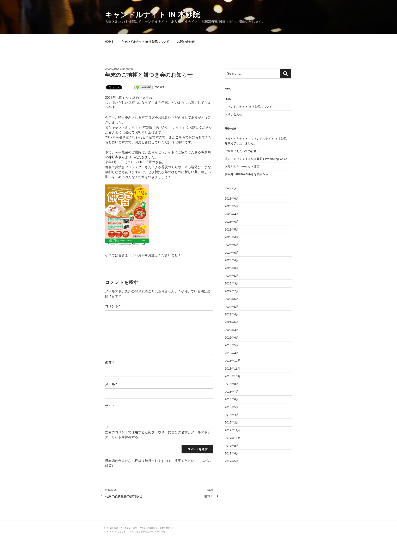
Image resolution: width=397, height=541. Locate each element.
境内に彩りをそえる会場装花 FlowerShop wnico (256, 159)
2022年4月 (232, 314)
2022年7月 (232, 291)
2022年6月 (232, 299)
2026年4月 (232, 214)
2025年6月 (232, 221)
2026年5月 (232, 206)
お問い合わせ (186, 41)
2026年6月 (232, 198)
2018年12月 (232, 360)
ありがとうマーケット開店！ (243, 166)
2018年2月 (232, 422)
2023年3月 (232, 283)
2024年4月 (232, 260)
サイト (110, 406)
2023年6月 (232, 268)
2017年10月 (232, 438)
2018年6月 (232, 399)
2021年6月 (232, 322)
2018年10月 (232, 376)
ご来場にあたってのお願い (242, 151)
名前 (109, 362)
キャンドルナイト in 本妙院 (152, 14)
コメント (112, 306)
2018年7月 (232, 391)
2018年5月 (232, 407)
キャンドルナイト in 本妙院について (145, 41)
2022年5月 (232, 306)
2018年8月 (232, 383)
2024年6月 (232, 244)
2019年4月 (232, 353)
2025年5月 (232, 229)
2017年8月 (232, 445)
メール (111, 384)
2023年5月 (232, 275)
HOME (109, 41)
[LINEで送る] (143, 87)
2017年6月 (232, 453)
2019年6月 (232, 337)
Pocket (159, 87)
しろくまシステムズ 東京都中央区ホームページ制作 (141, 531)
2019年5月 (232, 345)
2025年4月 (232, 237)
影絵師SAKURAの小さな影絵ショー (248, 174)
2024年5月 (232, 252)
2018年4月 (232, 414)
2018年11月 (232, 368)
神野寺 (113, 157)
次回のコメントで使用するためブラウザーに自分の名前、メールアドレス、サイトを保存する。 (158, 434)
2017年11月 (232, 430)
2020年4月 (232, 330)
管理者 (129, 69)
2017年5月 (232, 461)
